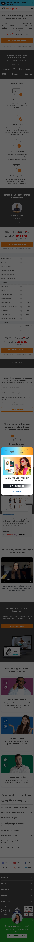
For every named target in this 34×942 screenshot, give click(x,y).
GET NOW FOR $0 (17, 486)
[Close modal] (31, 449)
